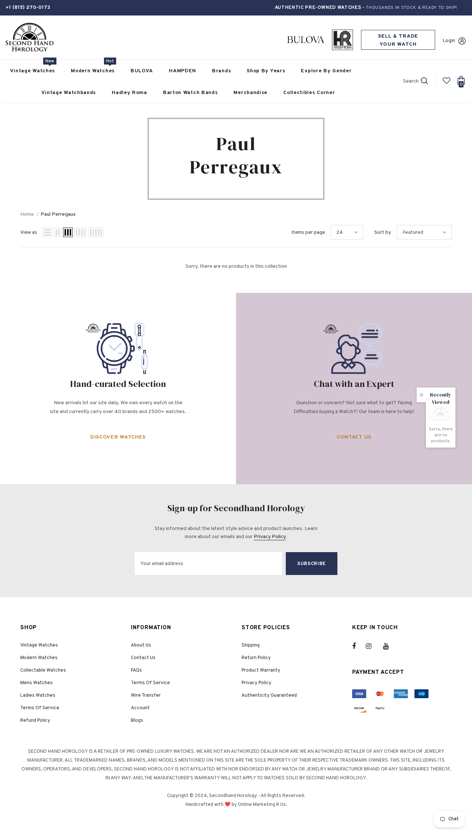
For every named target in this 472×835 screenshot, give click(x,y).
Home (27, 214)
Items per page (308, 232)
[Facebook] (358, 646)
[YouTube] (389, 646)
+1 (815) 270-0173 (28, 7)
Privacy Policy (270, 537)
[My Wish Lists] (446, 83)
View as (28, 232)
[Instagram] (372, 646)
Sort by (382, 232)
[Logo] (29, 37)
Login (448, 41)
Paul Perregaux (58, 214)
